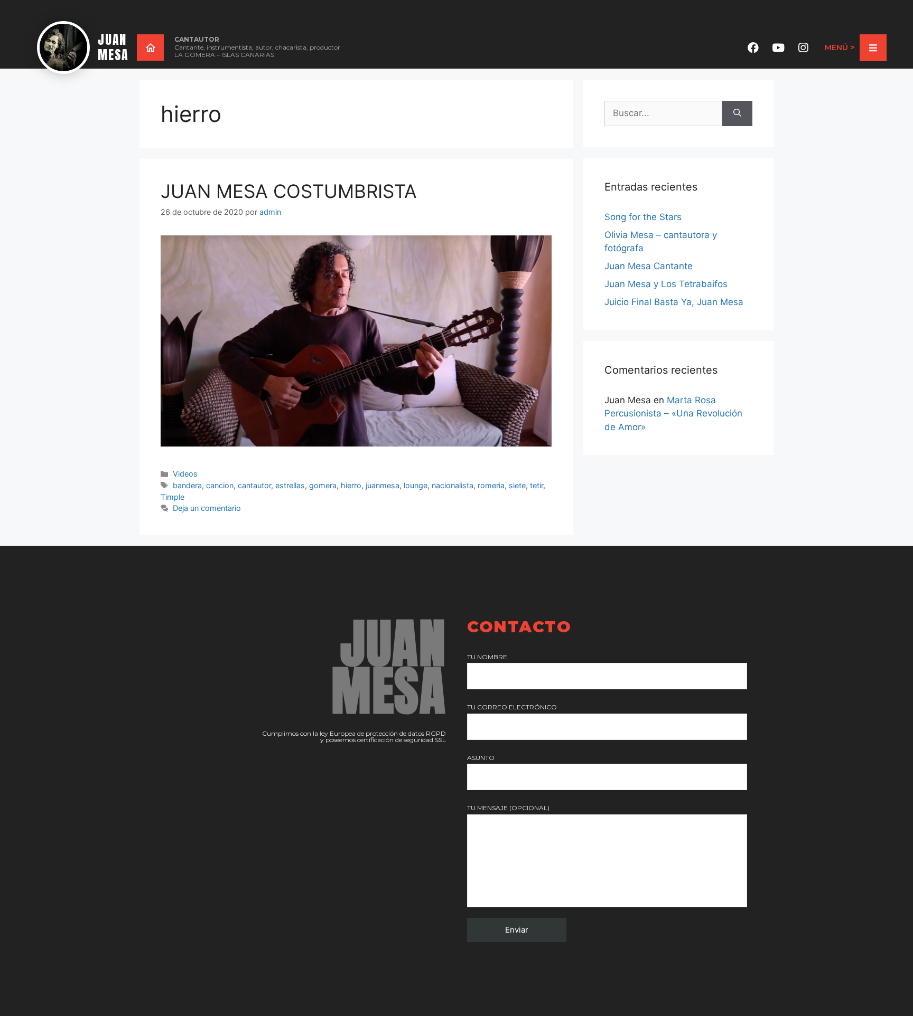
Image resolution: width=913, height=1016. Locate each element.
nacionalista (452, 485)
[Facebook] (753, 47)
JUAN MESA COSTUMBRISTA (289, 191)
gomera (323, 485)
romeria (491, 485)
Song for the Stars (643, 217)
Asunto (481, 758)
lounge (415, 485)
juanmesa (382, 485)
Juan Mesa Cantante (648, 266)
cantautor (254, 485)
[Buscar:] (663, 113)
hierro (351, 485)
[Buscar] (737, 113)
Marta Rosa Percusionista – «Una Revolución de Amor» (673, 413)
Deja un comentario (207, 508)
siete (517, 485)
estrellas (290, 485)
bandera (187, 485)
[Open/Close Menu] (873, 48)
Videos (185, 473)
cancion (220, 485)
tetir (536, 485)
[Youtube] (778, 47)
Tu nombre (487, 657)
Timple (172, 496)
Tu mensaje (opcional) (508, 808)
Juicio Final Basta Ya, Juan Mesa (673, 302)
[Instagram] (803, 47)
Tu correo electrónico (512, 707)
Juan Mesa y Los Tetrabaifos (666, 284)
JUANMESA (113, 47)
